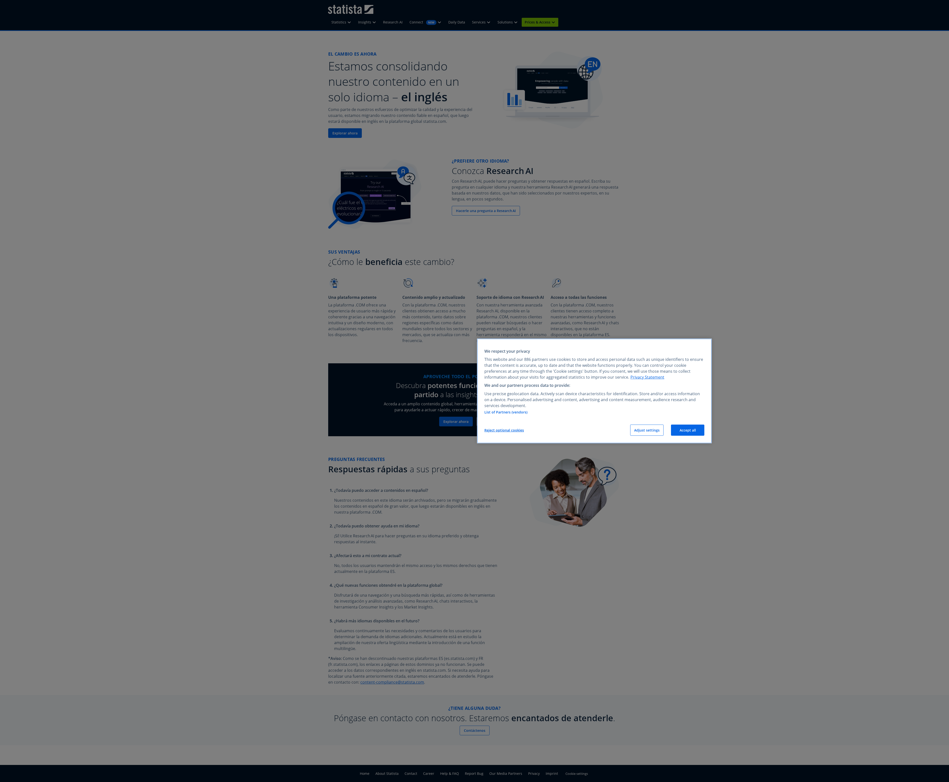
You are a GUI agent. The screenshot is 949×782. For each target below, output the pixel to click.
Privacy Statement (647, 377)
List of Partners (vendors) (505, 412)
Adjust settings (647, 430)
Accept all (688, 430)
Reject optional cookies (504, 430)
